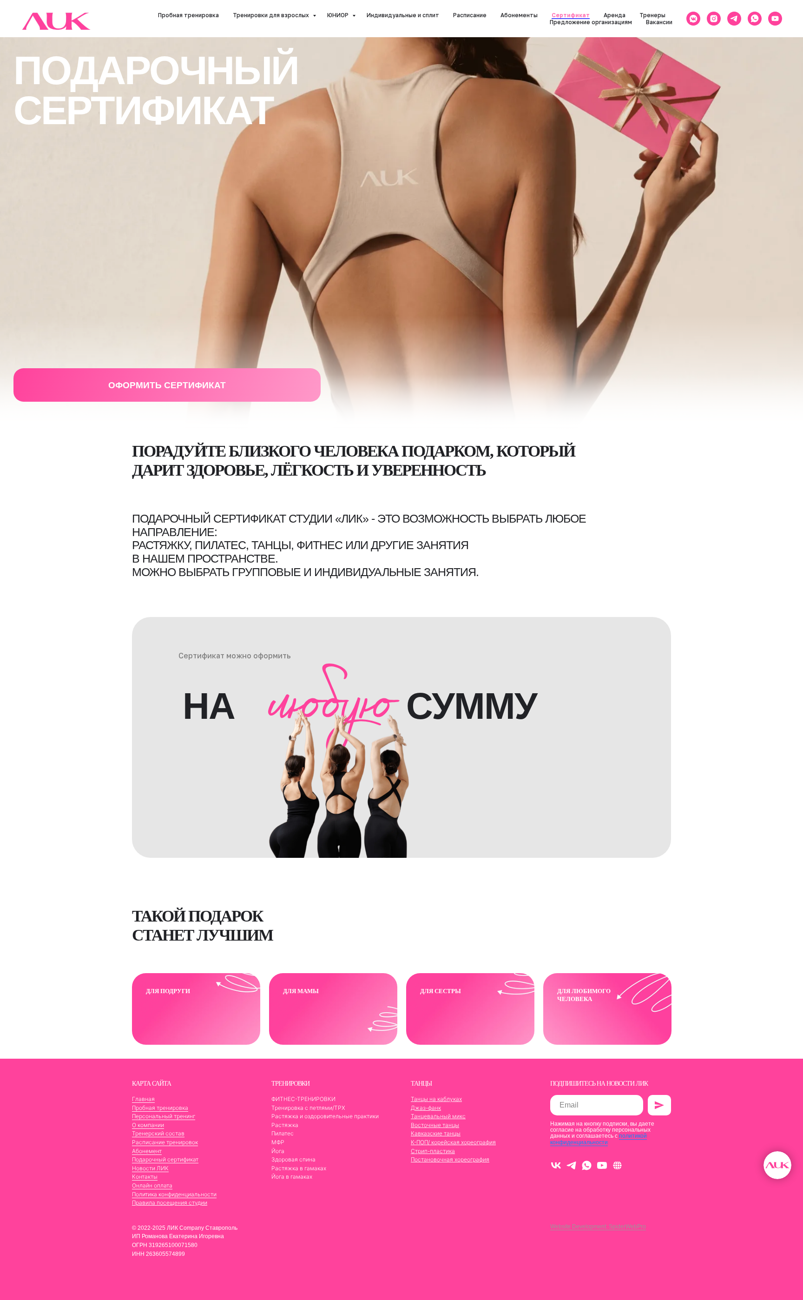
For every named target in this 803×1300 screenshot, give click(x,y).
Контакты (145, 1176)
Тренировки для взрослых (271, 15)
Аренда (614, 15)
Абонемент (147, 1150)
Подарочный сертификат (165, 1159)
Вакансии (659, 22)
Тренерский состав (158, 1133)
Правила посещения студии (169, 1202)
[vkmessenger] (693, 19)
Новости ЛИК (150, 1168)
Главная (143, 1098)
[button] (167, 385)
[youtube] (775, 19)
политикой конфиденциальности (598, 1139)
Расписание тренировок (165, 1142)
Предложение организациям (591, 22)
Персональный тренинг (163, 1116)
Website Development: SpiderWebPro (598, 1226)
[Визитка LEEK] (617, 1165)
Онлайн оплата (152, 1185)
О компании (148, 1124)
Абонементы (519, 15)
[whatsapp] (755, 19)
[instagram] (714, 19)
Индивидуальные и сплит (403, 15)
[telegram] (734, 19)
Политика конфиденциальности (174, 1194)
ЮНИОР (338, 15)
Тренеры (652, 15)
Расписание (470, 15)
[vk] (556, 1165)
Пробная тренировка (188, 15)
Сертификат (571, 15)
